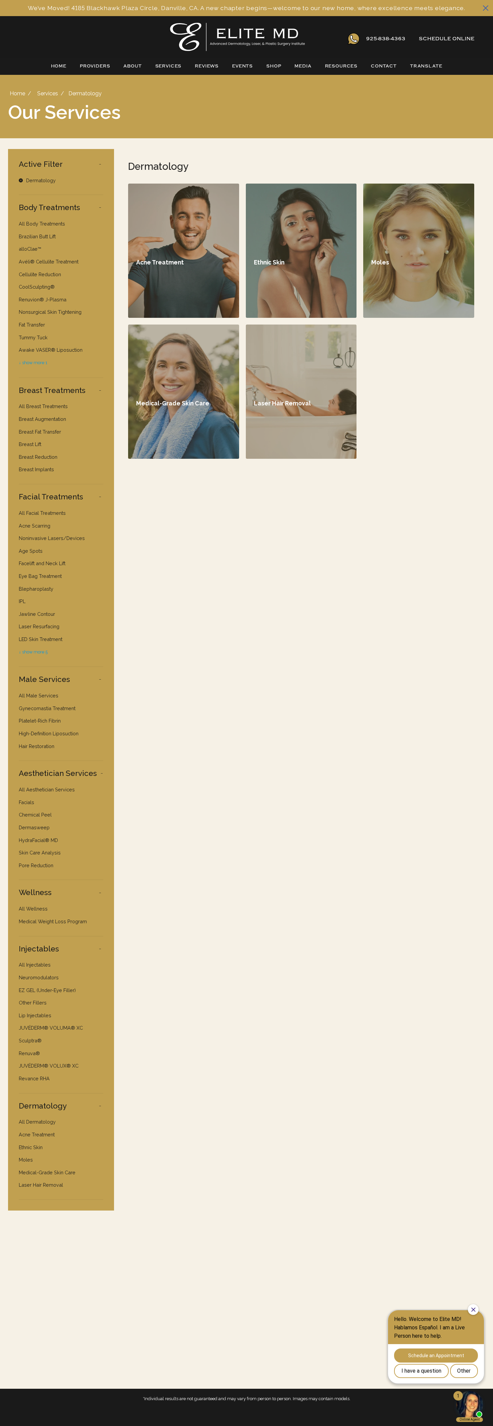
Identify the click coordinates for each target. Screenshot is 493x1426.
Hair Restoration (36, 746)
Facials (26, 802)
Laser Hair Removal (41, 1185)
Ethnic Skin (31, 1147)
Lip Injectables (35, 1015)
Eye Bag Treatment (40, 576)
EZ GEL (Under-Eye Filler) (47, 990)
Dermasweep (34, 827)
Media (302, 66)
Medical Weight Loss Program (53, 921)
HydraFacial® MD (38, 840)
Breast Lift (30, 444)
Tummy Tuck (33, 337)
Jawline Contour (37, 614)
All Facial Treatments (42, 513)
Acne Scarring (34, 526)
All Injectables (35, 965)
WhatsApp (354, 39)
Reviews (207, 66)
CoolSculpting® (37, 287)
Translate (426, 66)
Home (58, 66)
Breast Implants (36, 469)
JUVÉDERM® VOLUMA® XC (51, 1028)
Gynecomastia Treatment (47, 708)
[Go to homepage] (170, 38)
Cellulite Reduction (40, 274)
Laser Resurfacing (39, 626)
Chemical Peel (35, 815)
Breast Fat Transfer (40, 432)
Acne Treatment (37, 1134)
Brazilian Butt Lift (37, 236)
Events (242, 66)
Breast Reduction (38, 457)
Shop (273, 66)
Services (168, 66)
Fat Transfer (32, 325)
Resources (341, 66)
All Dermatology (37, 1122)
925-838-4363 (385, 39)
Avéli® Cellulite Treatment (48, 261)
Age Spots (31, 551)
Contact (384, 66)
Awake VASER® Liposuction (51, 350)
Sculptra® (30, 1040)
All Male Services (38, 695)
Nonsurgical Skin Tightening (50, 312)
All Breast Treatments (43, 406)
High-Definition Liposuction (48, 733)
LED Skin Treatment (40, 639)
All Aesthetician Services (47, 789)
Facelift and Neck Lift (42, 563)
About (132, 66)
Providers (95, 66)
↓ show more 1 (33, 362)
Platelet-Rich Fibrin (40, 721)
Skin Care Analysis (40, 852)
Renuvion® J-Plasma (42, 299)
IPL (22, 601)
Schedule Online (447, 39)
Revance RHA (34, 1078)
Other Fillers (33, 1002)
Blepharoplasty (36, 589)
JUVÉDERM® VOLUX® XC (48, 1066)
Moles (26, 1160)
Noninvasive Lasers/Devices (52, 538)
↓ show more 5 (33, 651)
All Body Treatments (42, 224)
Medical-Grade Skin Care (47, 1172)
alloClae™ (30, 249)
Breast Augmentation (42, 419)
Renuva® (29, 1053)
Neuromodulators (39, 977)
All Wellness (33, 909)
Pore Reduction (36, 865)
